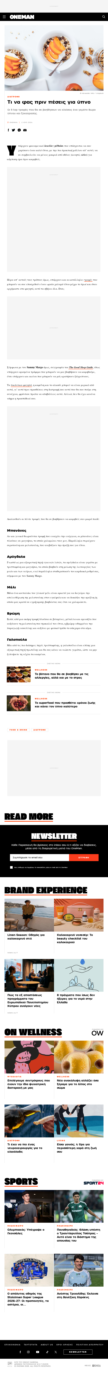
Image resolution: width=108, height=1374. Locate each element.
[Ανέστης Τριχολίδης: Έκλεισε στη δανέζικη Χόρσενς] (79, 1270)
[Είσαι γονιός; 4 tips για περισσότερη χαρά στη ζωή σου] (79, 1121)
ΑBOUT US (47, 1345)
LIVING (61, 1141)
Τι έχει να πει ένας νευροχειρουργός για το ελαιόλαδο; (24, 1148)
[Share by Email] (24, 130)
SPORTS (21, 1182)
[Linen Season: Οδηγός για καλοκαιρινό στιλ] (29, 915)
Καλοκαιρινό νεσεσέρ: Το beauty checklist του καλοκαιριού (75, 939)
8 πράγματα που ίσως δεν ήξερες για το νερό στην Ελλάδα (76, 999)
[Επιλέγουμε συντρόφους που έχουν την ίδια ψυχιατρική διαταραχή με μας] (29, 1057)
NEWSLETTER (78, 1352)
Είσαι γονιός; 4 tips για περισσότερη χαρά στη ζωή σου (77, 1148)
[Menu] (4, 17)
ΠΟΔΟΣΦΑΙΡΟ (15, 1226)
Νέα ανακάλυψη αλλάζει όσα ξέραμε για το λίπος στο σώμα (78, 1084)
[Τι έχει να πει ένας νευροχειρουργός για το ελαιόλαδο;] (29, 1121)
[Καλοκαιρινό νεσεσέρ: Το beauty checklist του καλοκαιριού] (79, 915)
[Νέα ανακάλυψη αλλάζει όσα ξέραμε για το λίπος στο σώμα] (79, 1057)
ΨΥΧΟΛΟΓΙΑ (14, 1077)
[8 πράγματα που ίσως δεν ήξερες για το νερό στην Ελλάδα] (79, 975)
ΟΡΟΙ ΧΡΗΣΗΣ (64, 1345)
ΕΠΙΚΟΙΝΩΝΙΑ (12, 1345)
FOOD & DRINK (18, 730)
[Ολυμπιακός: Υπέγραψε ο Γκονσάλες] (29, 1206)
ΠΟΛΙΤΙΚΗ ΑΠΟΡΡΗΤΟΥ (90, 1345)
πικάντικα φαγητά (21, 385)
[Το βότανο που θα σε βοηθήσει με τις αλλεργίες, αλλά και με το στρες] (19, 674)
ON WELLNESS (33, 1033)
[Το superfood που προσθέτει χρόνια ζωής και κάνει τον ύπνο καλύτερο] (19, 703)
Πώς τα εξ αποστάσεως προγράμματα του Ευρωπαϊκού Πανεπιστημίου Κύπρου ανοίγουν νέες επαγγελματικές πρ (27, 1002)
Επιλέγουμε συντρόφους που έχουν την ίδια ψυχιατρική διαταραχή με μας (28, 1084)
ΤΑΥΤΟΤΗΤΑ (31, 1345)
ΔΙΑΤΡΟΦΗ (13, 97)
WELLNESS (41, 670)
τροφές (88, 279)
